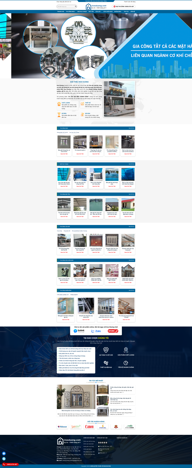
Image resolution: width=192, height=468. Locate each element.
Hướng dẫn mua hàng (88, 446)
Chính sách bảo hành (88, 443)
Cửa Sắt (98, 11)
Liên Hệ (132, 11)
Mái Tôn (91, 11)
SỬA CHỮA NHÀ (107, 11)
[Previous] (5, 45)
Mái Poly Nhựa (82, 11)
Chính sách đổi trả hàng (89, 441)
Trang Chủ (60, 11)
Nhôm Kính (117, 11)
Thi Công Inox (70, 11)
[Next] (186, 45)
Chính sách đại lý (87, 449)
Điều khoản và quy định (89, 451)
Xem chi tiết (64, 153)
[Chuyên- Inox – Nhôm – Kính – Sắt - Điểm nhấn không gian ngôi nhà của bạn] (96, 6)
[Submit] (75, 6)
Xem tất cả (131, 128)
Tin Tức (126, 11)
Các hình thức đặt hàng (89, 454)
